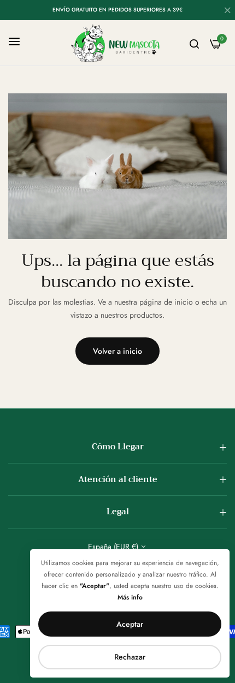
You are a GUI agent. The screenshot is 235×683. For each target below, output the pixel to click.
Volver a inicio (117, 351)
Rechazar (129, 656)
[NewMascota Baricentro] (117, 42)
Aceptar (129, 624)
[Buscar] (194, 43)
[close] (227, 11)
